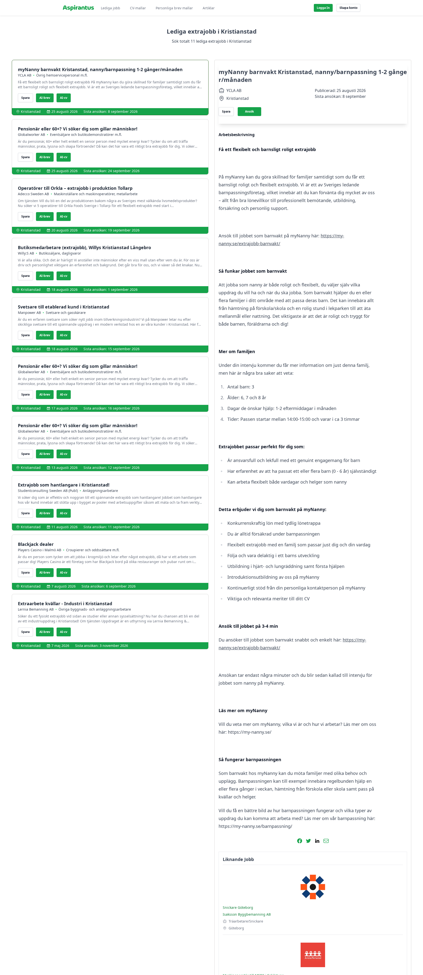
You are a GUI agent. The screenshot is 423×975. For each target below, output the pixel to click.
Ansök (249, 111)
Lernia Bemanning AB (36, 609)
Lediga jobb (110, 8)
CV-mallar (138, 8)
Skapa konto (348, 8)
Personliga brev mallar (174, 8)
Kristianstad (31, 111)
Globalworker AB (31, 134)
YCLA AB (24, 75)
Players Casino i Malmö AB (39, 550)
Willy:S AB (26, 253)
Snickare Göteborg (238, 907)
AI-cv (63, 98)
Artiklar (209, 8)
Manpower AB (29, 312)
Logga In (323, 8)
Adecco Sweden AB (33, 194)
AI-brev (44, 98)
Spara (25, 98)
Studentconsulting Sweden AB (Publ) (48, 490)
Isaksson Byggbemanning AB (247, 914)
